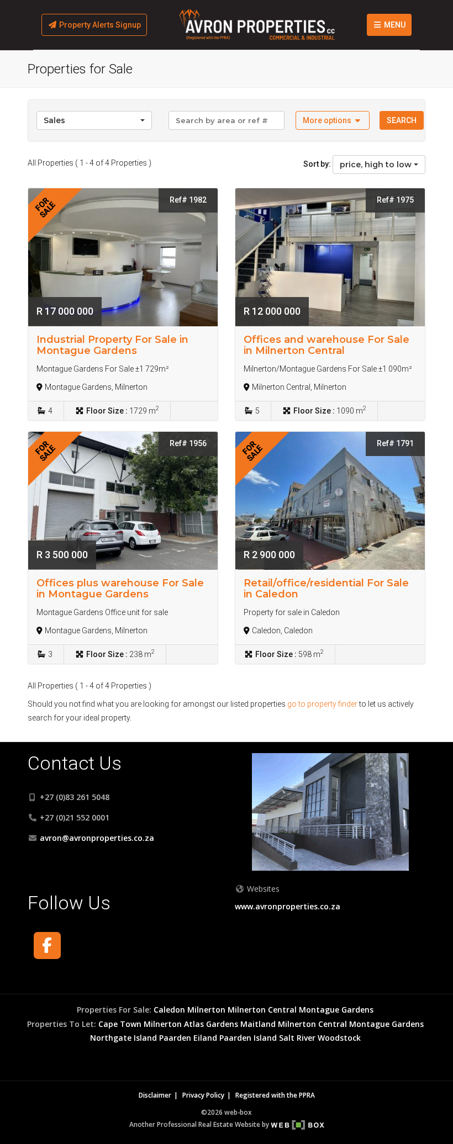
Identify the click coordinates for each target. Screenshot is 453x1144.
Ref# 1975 (395, 199)
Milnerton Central (262, 1009)
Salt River (297, 1037)
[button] (333, 120)
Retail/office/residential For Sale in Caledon (326, 588)
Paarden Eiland (188, 1037)
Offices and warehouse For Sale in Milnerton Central (326, 345)
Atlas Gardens (211, 1024)
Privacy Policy (203, 1094)
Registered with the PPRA (275, 1094)
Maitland (258, 1024)
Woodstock (339, 1037)
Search (402, 120)
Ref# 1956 (188, 443)
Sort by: (317, 164)
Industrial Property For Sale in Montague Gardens (112, 345)
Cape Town (119, 1024)
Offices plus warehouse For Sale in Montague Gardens (120, 588)
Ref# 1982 (188, 199)
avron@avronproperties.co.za (97, 838)
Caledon (169, 1009)
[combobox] (94, 120)
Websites (262, 888)
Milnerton (206, 1009)
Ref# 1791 (395, 443)
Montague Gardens (336, 1009)
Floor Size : (107, 411)
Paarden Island (248, 1037)
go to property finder (322, 704)
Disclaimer (155, 1094)
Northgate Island (123, 1037)
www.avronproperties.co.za (287, 906)
